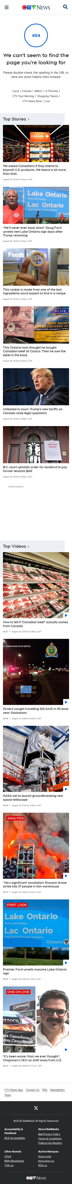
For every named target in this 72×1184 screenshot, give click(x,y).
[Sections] (6, 7)
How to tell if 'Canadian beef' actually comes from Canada (35, 624)
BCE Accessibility (14, 1138)
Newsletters (57, 1089)
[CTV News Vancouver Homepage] (36, 7)
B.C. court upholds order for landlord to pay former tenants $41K (35, 469)
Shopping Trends (47, 96)
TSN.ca (8, 1165)
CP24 (7, 1156)
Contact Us (32, 1089)
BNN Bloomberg (14, 1160)
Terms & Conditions (49, 1138)
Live (47, 101)
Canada (26, 90)
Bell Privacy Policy (49, 1134)
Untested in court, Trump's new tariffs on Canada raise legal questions (32, 411)
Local (15, 90)
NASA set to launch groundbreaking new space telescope (33, 797)
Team (7, 1095)
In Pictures (51, 90)
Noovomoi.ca (46, 1160)
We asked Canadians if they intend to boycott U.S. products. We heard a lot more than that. (34, 169)
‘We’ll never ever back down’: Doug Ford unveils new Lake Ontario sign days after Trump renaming (33, 231)
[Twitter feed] (36, 1108)
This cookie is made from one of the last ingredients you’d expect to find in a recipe (34, 291)
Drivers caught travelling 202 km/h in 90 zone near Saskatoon (35, 711)
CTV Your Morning (23, 96)
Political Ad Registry (50, 1143)
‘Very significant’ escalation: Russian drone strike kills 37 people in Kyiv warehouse (35, 884)
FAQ (44, 1089)
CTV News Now (32, 101)
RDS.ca (42, 1165)
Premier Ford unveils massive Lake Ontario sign (35, 971)
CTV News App (13, 1089)
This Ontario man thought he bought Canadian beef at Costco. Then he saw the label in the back (34, 351)
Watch (38, 90)
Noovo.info (44, 1156)
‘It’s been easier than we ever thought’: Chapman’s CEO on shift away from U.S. (32, 1058)
